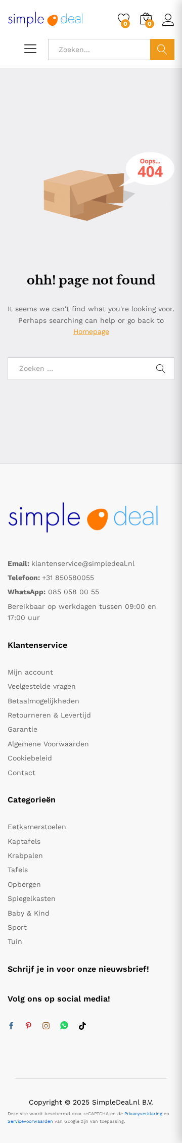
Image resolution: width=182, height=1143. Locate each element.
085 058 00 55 (73, 592)
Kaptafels (24, 841)
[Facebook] (11, 1026)
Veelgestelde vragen (42, 686)
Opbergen (24, 884)
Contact (21, 773)
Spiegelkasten (32, 898)
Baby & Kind (29, 913)
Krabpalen (25, 855)
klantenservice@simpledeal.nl (82, 563)
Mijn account (30, 672)
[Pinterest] (28, 1026)
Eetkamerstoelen (37, 827)
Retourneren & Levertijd (49, 715)
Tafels (18, 870)
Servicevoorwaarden (30, 1121)
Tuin (15, 941)
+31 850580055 (68, 578)
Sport (17, 927)
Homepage (91, 331)
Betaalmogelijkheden (43, 701)
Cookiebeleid (30, 758)
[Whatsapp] (64, 1026)
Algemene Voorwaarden (48, 744)
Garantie (22, 729)
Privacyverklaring (143, 1113)
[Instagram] (46, 1026)
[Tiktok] (82, 1026)
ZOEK (162, 49)
